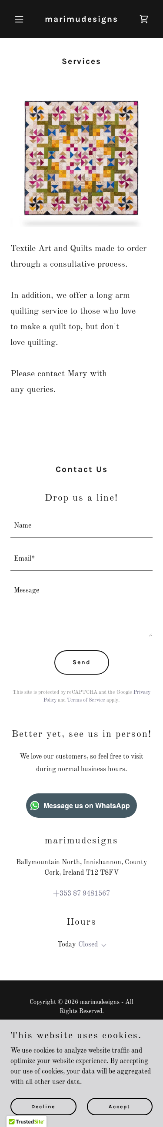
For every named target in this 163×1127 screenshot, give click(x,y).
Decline (43, 1106)
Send (82, 662)
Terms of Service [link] (86, 700)
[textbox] (81, 526)
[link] (81, 20)
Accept (119, 1106)
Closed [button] (88, 944)
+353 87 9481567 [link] (81, 893)
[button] (21, 19)
